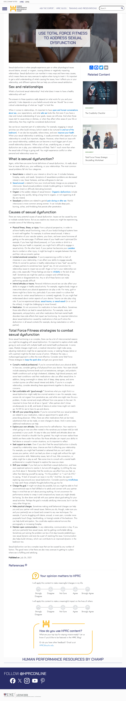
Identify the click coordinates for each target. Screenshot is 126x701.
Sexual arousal (18, 183)
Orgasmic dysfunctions (61, 191)
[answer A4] (75, 589)
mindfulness (73, 479)
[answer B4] (75, 607)
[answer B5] (87, 607)
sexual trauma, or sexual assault (53, 301)
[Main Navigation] (4, 8)
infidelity (56, 271)
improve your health (66, 132)
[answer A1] (38, 589)
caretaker (71, 248)
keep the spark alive (33, 359)
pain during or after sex (56, 200)
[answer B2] (50, 607)
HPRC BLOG (61, 8)
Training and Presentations (83, 8)
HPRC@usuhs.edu (46, 645)
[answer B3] (63, 607)
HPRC (22, 2)
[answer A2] (50, 589)
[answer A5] (87, 589)
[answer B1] (38, 607)
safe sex (44, 113)
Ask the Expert (47, 8)
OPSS (27, 2)
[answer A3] (63, 589)
